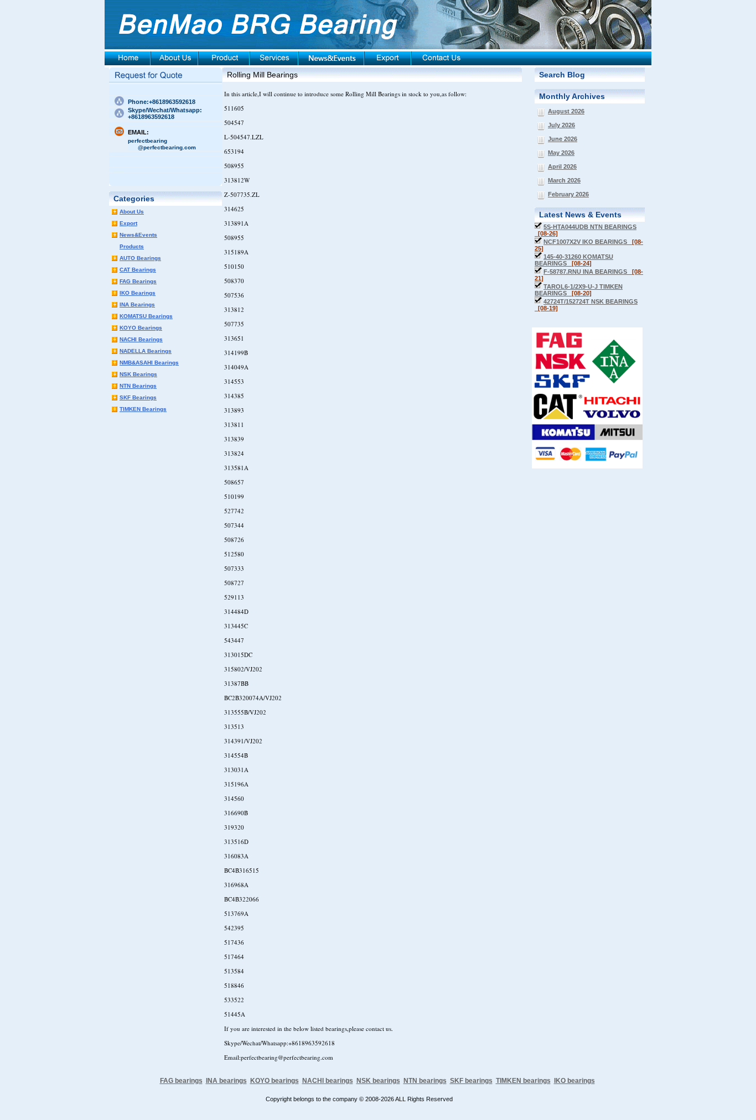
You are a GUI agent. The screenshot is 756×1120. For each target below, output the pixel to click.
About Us (132, 212)
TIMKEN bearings (523, 1081)
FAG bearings (181, 1081)
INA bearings (226, 1081)
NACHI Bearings (141, 339)
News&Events (138, 235)
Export (128, 223)
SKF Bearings (138, 397)
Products (132, 246)
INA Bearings (137, 304)
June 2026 (562, 139)
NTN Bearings (138, 386)
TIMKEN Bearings (143, 409)
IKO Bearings (138, 293)
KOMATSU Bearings (146, 316)
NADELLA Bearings (146, 351)
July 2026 (561, 125)
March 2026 (564, 180)
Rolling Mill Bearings (262, 74)
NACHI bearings (327, 1081)
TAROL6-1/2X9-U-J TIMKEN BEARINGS (579, 289)
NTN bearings (425, 1081)
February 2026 (568, 194)
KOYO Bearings (141, 328)
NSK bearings (378, 1081)
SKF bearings (471, 1081)
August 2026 (566, 111)
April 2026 (562, 166)
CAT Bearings (138, 270)
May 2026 (561, 152)
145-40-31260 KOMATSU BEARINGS (574, 260)
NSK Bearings (138, 374)
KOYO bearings (274, 1081)
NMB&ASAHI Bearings (149, 363)
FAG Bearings (138, 281)
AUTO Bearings (140, 258)
